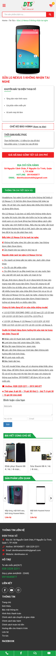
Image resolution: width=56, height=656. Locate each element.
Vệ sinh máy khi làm (14, 112)
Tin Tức (12, 20)
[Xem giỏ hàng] (51, 5)
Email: (12, 177)
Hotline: (21, 174)
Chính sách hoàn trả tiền (13, 624)
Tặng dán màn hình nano (16, 99)
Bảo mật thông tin (10, 610)
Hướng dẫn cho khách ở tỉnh (15, 628)
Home (4, 20)
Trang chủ (6, 602)
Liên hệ (5, 632)
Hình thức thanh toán (11, 613)
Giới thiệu (6, 606)
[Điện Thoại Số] (28, 5)
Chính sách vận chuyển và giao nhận (18, 617)
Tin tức (5, 636)
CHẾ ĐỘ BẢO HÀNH (28, 126)
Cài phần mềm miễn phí (16, 105)
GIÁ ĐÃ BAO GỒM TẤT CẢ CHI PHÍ (28, 154)
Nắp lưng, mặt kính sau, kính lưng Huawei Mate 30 (15, 513)
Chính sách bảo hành (11, 621)
